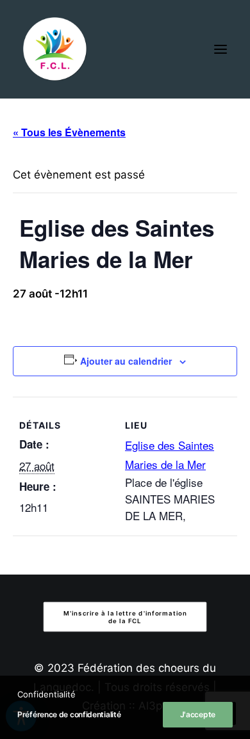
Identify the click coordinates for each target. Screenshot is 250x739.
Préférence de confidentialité (69, 714)
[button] (220, 49)
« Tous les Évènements (69, 132)
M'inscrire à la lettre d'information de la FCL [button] (126, 616)
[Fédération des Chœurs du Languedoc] (55, 49)
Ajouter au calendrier (126, 360)
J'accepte (197, 714)
